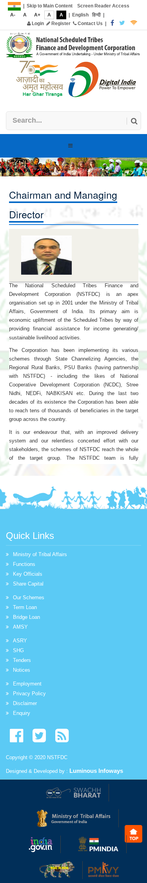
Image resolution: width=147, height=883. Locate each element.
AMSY (20, 627)
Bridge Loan (26, 617)
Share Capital (28, 584)
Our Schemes (28, 597)
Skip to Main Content (50, 6)
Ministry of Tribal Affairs (40, 554)
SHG (18, 650)
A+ (37, 15)
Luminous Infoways (96, 770)
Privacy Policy (29, 693)
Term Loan (25, 607)
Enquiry (21, 713)
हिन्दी (96, 15)
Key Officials (27, 574)
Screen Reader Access (103, 6)
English (80, 15)
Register (60, 23)
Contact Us (89, 23)
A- (12, 15)
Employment (27, 684)
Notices (21, 670)
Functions (24, 564)
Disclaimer (25, 703)
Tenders (22, 660)
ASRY (20, 641)
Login (37, 23)
